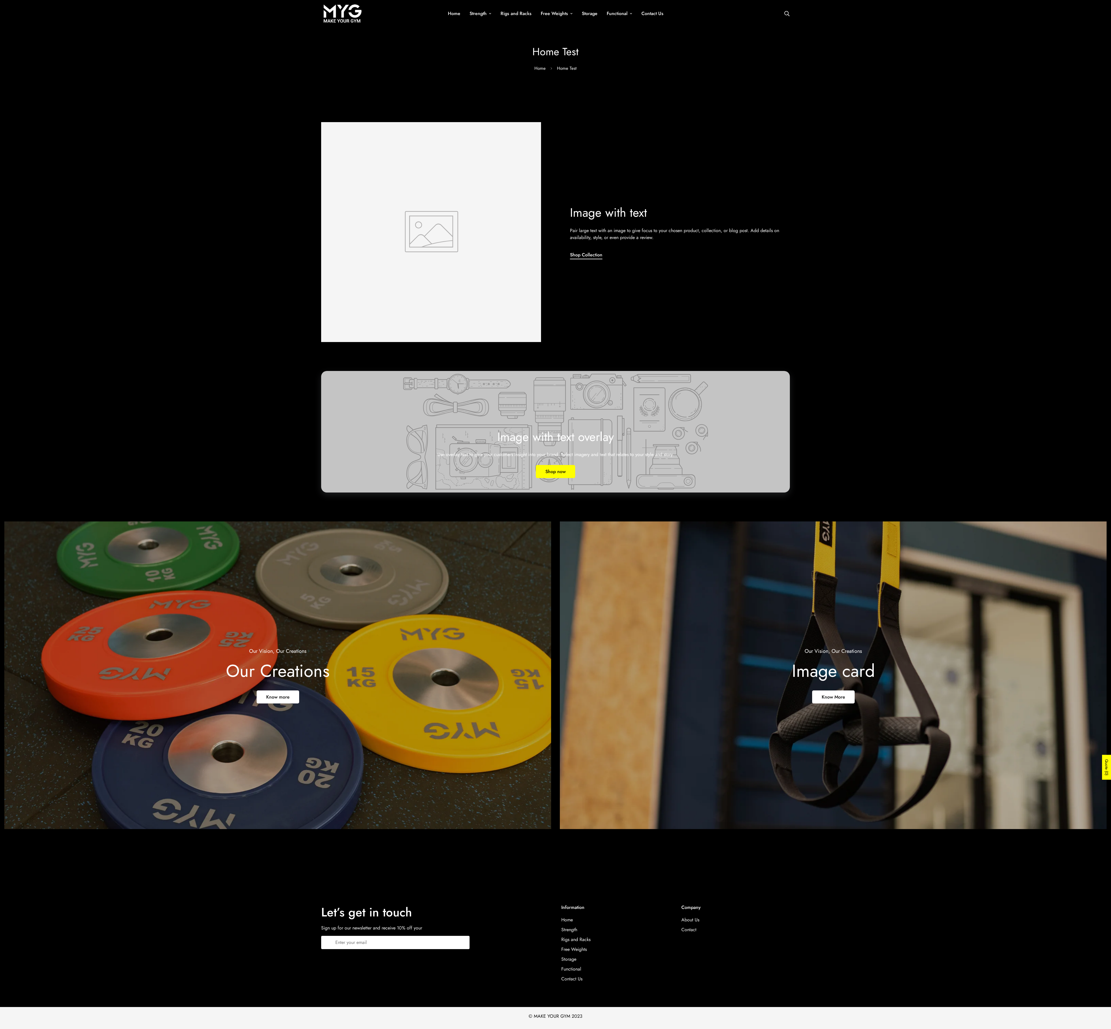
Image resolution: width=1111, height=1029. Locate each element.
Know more (278, 697)
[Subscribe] (463, 942)
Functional (617, 13)
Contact (688, 929)
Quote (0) (1107, 767)
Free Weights (554, 13)
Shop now (555, 471)
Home (454, 13)
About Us (690, 919)
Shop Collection (586, 254)
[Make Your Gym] (342, 13)
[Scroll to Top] (1099, 997)
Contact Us (652, 13)
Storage (589, 13)
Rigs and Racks (516, 13)
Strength (478, 13)
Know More (833, 697)
